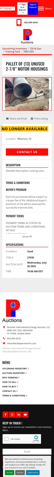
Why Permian (10, 377)
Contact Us (27, 152)
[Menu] (41, 8)
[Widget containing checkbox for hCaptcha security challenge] (22, 439)
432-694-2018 (31, 22)
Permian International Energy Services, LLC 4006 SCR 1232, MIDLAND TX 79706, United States (29, 330)
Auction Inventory (13, 373)
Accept (10, 472)
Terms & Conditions (13, 395)
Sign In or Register (22, 7)
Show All (27, 236)
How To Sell (9, 382)
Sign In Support (33, 5)
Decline (20, 472)
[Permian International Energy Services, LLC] (12, 310)
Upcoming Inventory (14, 368)
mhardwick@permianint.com (21, 343)
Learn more (33, 472)
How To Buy (9, 386)
